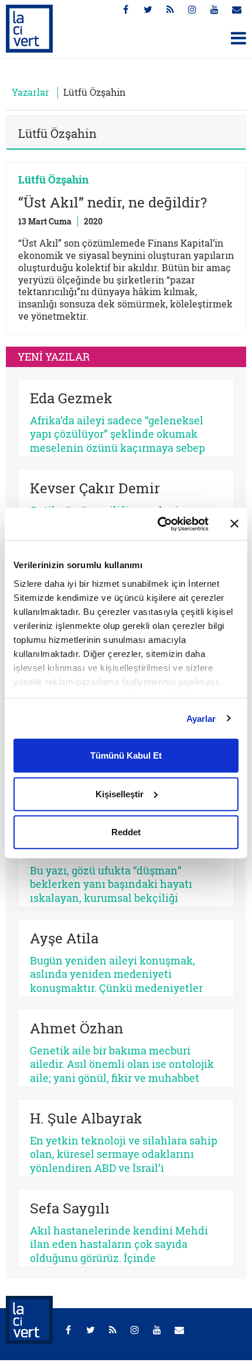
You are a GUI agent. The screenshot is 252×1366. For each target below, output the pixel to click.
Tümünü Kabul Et (126, 755)
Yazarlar (30, 92)
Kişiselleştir (120, 793)
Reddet (126, 832)
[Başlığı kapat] (234, 524)
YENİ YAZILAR (54, 357)
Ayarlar (201, 718)
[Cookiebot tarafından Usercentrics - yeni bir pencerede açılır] (158, 523)
